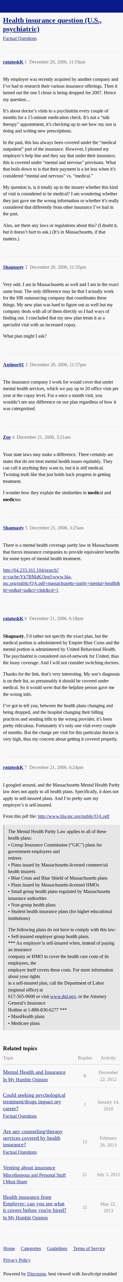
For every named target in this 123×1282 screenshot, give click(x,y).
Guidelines (57, 1248)
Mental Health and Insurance (34, 1072)
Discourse (36, 1273)
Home (9, 1248)
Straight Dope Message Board (31, 6)
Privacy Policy (17, 1260)
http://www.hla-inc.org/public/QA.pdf (73, 816)
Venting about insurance (29, 1167)
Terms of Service (89, 1248)
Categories (31, 1248)
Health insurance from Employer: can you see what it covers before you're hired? (34, 1203)
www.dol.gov (63, 996)
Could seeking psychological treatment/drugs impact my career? (34, 1101)
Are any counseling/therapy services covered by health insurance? (33, 1137)
